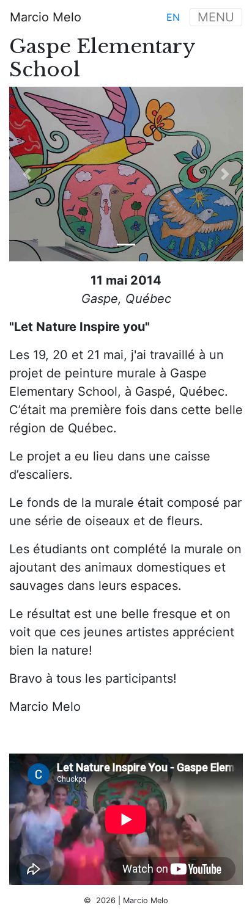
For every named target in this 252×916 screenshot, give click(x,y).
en (173, 17)
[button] (26, 174)
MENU (216, 17)
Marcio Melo (45, 17)
